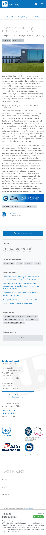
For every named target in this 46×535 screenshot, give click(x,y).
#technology (32, 320)
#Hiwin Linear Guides (13, 320)
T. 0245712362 (8, 373)
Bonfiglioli (18, 40)
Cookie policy (7, 386)
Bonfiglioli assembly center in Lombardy (20, 300)
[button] (23, 472)
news (37, 263)
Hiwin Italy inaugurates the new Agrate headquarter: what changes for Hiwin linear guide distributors (21, 286)
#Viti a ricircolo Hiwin (13, 323)
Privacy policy (7, 383)
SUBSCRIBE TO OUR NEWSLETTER (18, 395)
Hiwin (19, 263)
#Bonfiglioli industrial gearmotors (19, 207)
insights (6, 40)
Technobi (13, 213)
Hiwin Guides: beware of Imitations (17, 304)
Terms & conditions (10, 388)
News (23, 338)
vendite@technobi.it (10, 378)
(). (18, 508)
